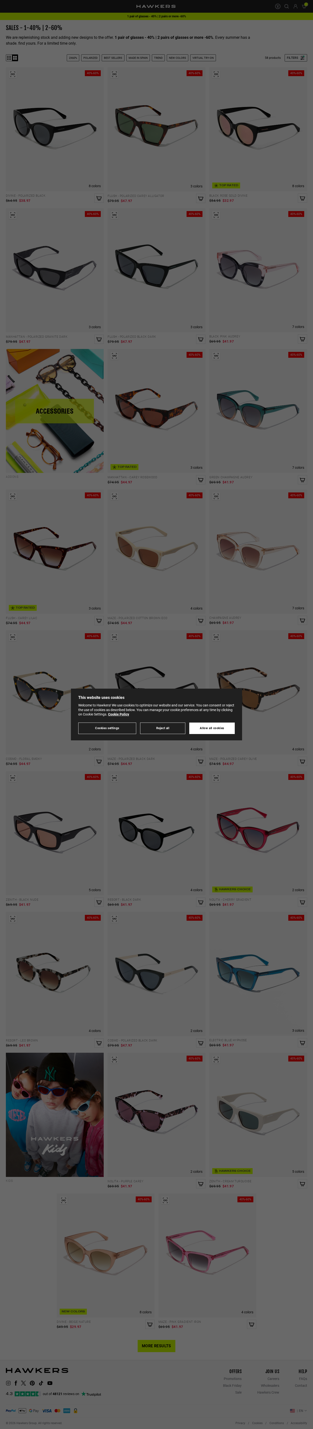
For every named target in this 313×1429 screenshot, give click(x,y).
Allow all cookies (212, 728)
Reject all (162, 728)
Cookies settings (107, 728)
